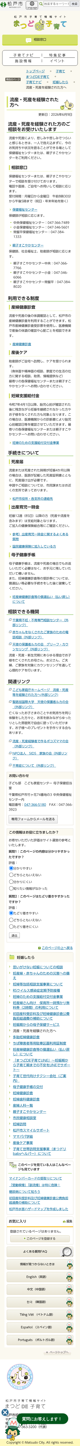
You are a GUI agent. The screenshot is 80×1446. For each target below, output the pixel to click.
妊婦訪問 (19, 1124)
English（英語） (37, 1276)
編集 (69, 1221)
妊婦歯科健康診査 (26, 1099)
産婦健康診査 (21, 344)
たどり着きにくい (25, 926)
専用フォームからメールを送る (33, 819)
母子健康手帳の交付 (28, 1086)
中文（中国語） (37, 1289)
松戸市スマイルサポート (31, 1130)
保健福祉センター (24, 209)
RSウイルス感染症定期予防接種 (36, 990)
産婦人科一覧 (23, 1105)
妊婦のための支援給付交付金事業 (35, 442)
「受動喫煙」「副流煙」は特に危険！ (34, 1185)
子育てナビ (34, 82)
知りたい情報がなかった (30, 888)
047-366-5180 (35, 804)
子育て (60, 71)
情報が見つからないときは (37, 1264)
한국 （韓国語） (37, 1302)
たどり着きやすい (25, 913)
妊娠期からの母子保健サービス (36, 1024)
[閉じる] (5, 1412)
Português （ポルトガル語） (37, 1340)
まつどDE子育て (37, 76)
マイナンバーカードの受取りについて (35, 1178)
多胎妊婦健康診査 (26, 1037)
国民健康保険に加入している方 (34, 546)
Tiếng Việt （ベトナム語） (37, 1314)
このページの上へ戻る (57, 947)
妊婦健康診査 (23, 1093)
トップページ (35, 71)
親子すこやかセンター (28, 245)
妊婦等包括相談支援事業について (38, 984)
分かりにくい (22, 882)
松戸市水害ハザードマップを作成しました (38, 1209)
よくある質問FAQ (35, 1251)
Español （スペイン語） (37, 1327)
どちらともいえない (27, 875)
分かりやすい (22, 868)
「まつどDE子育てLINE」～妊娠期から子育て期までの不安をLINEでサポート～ (41, 1065)
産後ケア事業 (23, 1142)
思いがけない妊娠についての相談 (38, 967)
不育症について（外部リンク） (34, 765)
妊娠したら (60, 82)
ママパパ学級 (23, 1136)
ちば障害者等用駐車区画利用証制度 (39, 1043)
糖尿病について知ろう (24, 1191)
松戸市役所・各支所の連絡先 (32, 498)
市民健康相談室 (24, 1118)
